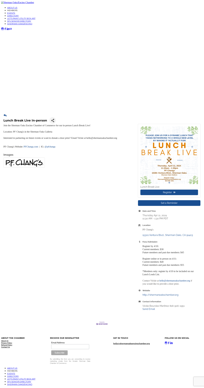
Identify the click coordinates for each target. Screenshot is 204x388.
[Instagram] (2, 29)
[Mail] (10, 29)
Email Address (58, 342)
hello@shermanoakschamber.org (174, 280)
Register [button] (167, 192)
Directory (13, 15)
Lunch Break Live (149, 186)
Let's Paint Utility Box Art (21, 18)
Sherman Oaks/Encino (19, 24)
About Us (12, 7)
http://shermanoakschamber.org (160, 294)
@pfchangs (50, 146)
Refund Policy (6, 345)
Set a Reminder (169, 203)
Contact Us (5, 347)
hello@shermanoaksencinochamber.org (131, 343)
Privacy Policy (6, 343)
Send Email (148, 309)
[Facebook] (5, 29)
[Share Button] (52, 120)
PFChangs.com (31, 146)
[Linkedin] (8, 29)
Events (11, 13)
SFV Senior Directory (19, 21)
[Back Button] (5, 115)
